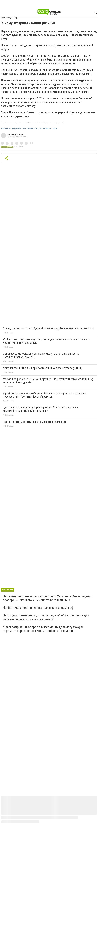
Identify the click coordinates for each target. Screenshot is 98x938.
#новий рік (47, 128)
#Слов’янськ (6, 128)
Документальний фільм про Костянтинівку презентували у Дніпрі (43, 368)
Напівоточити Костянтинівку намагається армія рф (34, 421)
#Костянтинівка (29, 128)
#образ (39, 128)
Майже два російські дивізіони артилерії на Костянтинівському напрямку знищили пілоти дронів (48, 380)
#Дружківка (16, 128)
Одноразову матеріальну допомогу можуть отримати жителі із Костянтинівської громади (41, 355)
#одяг (54, 128)
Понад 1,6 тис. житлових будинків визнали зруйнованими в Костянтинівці (48, 328)
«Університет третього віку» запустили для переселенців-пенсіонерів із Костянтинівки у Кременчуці (46, 341)
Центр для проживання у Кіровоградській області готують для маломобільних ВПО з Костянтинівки (41, 409)
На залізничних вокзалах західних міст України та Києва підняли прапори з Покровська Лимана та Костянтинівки (47, 598)
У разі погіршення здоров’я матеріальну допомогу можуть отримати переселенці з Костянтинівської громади (45, 395)
